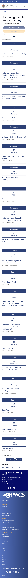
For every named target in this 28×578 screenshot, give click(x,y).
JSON (19, 467)
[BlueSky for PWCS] (7, 572)
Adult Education (5, 536)
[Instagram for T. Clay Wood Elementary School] (11, 488)
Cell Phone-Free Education (8, 520)
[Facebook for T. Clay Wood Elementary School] (8, 488)
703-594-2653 (7, 481)
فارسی (3, 550)
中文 (3, 561)
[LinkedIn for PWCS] (16, 572)
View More (10, 460)
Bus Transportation (6, 508)
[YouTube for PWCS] (21, 572)
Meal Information (5, 511)
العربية (3, 555)
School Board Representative (8, 483)
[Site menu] (25, 6)
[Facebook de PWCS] (7, 575)
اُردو (2, 557)
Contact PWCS (5, 500)
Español (3, 548)
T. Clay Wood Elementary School (11, 6)
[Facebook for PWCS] (10, 572)
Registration (4, 506)
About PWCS (5, 534)
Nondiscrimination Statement (8, 527)
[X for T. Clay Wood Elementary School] (14, 488)
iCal (8, 467)
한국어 (3, 564)
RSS (4, 467)
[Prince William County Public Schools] (10, 2)
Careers (3, 538)
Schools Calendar (5, 515)
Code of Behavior (5, 522)
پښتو (3, 552)
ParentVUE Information (7, 513)
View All (18, 460)
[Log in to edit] (13, 568)
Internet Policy (5, 525)
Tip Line (3, 543)
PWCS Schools (5, 541)
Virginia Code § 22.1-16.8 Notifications (10, 529)
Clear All (13, 31)
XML (13, 467)
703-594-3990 (8, 479)
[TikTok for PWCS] (19, 572)
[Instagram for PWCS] (13, 572)
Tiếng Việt (4, 559)
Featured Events (14, 27)
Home (4, 11)
